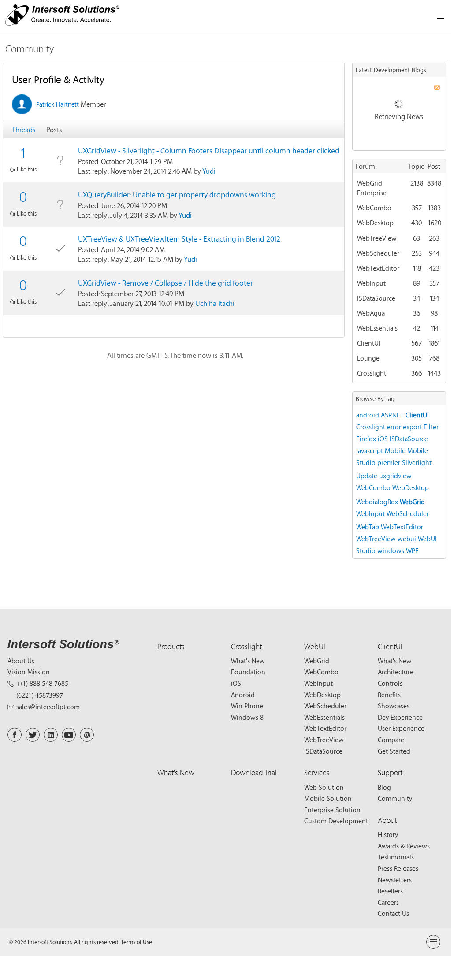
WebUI (314, 646)
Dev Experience (400, 717)
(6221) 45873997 (39, 695)
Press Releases (398, 868)
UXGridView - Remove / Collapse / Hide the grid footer (165, 283)
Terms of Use (136, 941)
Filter (431, 426)
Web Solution (324, 787)
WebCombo (374, 207)
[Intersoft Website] (62, 16)
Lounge (368, 358)
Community (29, 48)
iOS (383, 438)
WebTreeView (377, 238)
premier (388, 462)
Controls (390, 683)
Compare (391, 739)
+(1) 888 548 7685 (42, 683)
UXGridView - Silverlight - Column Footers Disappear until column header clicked (208, 150)
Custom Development (336, 820)
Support (390, 772)
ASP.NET (392, 414)
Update (366, 475)
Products (171, 646)
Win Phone (247, 705)
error (394, 426)
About (387, 820)
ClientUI (368, 343)
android (367, 414)
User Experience (401, 728)
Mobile (395, 450)
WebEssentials (377, 328)
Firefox (366, 438)
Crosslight (371, 373)
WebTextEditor (378, 268)
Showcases (393, 705)
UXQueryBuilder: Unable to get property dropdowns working (177, 195)
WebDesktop (375, 222)
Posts (54, 129)
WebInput (371, 283)
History (388, 834)
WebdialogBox (377, 501)
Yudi (209, 170)
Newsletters (395, 879)
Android (243, 694)
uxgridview (395, 475)
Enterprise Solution (332, 809)
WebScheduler (378, 253)
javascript (369, 450)
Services (317, 772)
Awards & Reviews (404, 846)
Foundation (248, 671)
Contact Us (393, 913)
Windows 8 (247, 717)
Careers (388, 902)
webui (407, 538)
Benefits (389, 694)
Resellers (390, 890)
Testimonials (396, 857)
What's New (248, 660)
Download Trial (254, 772)
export (412, 426)
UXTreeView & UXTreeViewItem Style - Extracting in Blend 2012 (179, 239)
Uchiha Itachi (214, 303)
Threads (24, 129)
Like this (27, 169)
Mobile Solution (328, 798)
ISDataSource (376, 298)
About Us (20, 660)
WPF (412, 550)
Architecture (395, 671)
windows (390, 550)
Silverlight (417, 462)
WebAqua (371, 313)
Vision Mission (28, 671)
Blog (384, 787)
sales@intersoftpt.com (48, 706)
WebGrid (412, 501)
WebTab (367, 526)
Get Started (394, 751)
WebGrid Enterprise (372, 188)
